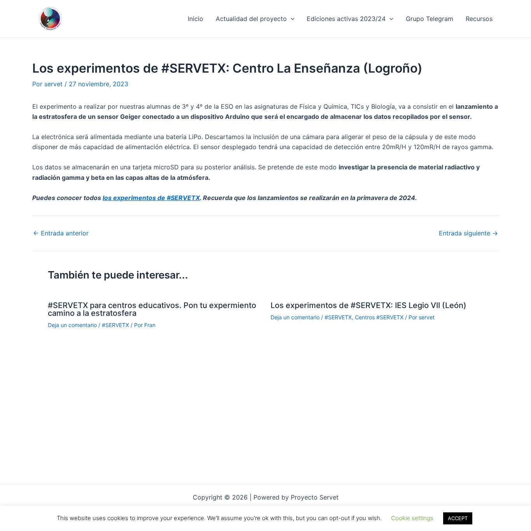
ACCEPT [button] (458, 518)
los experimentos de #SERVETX (151, 198)
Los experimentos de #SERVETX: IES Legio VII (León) (368, 305)
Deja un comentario (72, 325)
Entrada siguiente (468, 233)
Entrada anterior (61, 233)
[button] (291, 18)
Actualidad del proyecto (251, 19)
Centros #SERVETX (379, 317)
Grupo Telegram (429, 19)
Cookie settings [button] (412, 518)
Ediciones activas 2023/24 (346, 19)
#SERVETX (115, 325)
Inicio (195, 19)
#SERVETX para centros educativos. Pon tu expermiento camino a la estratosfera (152, 309)
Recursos (479, 19)
